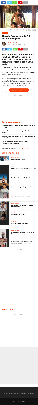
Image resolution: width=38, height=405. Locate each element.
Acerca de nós (13, 393)
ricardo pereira (25, 148)
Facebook (20, 395)
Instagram (31, 393)
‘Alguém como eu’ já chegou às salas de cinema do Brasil (18, 137)
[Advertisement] (19, 108)
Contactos (22, 393)
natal (18, 148)
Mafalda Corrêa (12, 42)
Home (5, 393)
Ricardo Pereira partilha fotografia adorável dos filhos (19, 131)
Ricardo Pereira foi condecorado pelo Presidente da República (15, 142)
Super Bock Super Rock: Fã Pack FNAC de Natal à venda (19, 126)
